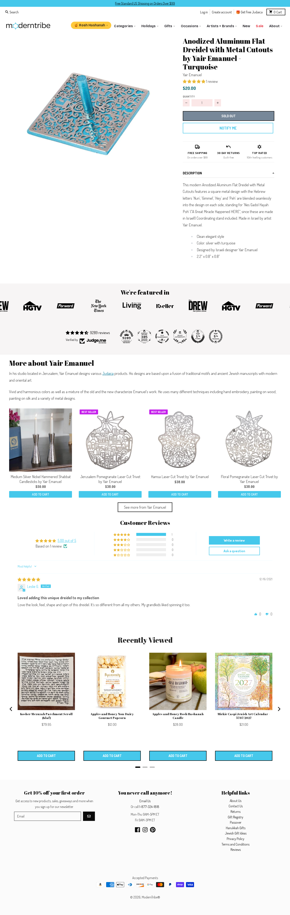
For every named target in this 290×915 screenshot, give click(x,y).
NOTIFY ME (228, 128)
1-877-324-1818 (149, 807)
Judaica (108, 373)
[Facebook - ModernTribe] (137, 830)
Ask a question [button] (234, 551)
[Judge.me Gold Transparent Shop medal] (162, 336)
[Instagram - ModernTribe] (145, 830)
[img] (29, 579)
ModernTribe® (151, 897)
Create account (222, 12)
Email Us (145, 801)
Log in (204, 12)
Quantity (189, 96)
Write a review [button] (234, 540)
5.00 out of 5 (67, 540)
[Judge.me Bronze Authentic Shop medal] (180, 336)
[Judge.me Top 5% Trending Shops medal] (215, 336)
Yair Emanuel (192, 74)
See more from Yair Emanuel (145, 507)
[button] (89, 113)
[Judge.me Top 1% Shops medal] (198, 336)
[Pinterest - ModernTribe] (153, 830)
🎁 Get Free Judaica (249, 12)
